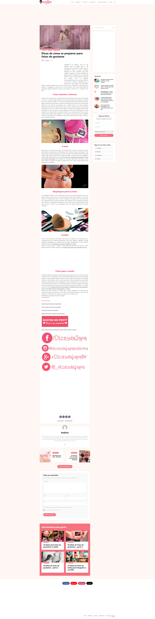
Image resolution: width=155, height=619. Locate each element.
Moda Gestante (56, 49)
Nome (44, 495)
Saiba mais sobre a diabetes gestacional (52, 313)
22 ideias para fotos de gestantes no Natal (52, 546)
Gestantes (44, 49)
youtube (98, 151)
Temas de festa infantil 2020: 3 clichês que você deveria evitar (107, 87)
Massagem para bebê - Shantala (56, 456)
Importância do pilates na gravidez (51, 304)
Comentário (45, 481)
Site (44, 501)
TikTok (98, 158)
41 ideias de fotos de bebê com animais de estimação (73, 457)
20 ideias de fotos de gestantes (60, 287)
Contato (110, 2)
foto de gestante (68, 420)
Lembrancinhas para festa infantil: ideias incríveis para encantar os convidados (107, 99)
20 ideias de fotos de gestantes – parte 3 (58, 288)
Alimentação (92, 2)
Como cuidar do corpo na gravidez (51, 307)
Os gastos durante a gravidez (49, 310)
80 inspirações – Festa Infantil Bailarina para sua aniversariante (107, 93)
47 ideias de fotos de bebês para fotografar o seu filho (77, 568)
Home (72, 2)
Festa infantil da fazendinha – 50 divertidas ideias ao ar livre (107, 107)
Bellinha (47, 60)
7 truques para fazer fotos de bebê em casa (74, 247)
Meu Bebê (78, 2)
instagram (99, 155)
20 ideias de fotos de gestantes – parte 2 (51, 567)
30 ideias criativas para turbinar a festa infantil (107, 81)
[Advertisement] (77, 14)
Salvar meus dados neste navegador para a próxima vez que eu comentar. (58, 507)
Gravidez (84, 2)
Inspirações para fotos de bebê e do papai (64, 244)
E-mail (67, 495)
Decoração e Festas (102, 2)
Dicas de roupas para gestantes (74, 157)
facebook (99, 148)
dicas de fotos (61, 420)
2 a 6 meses (70, 541)
